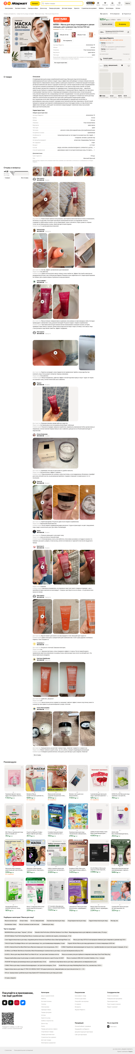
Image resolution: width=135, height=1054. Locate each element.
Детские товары (46, 1040)
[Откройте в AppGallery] (16, 1005)
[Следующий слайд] (47, 42)
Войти (128, 3)
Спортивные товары (47, 1031)
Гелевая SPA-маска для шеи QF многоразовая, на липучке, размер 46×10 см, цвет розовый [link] (120, 907)
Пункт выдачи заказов (114, 1004)
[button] (61, 19)
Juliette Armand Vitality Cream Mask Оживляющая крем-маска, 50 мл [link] (98, 832)
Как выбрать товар (80, 996)
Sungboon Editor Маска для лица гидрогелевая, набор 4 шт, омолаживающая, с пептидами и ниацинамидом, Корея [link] (77, 869)
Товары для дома (46, 1012)
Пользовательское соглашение (23, 1050)
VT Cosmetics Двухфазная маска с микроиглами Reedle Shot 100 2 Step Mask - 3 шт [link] (56, 907)
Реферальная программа (114, 998)
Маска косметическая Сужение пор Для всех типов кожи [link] (56, 795)
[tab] (9, 8)
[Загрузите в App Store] (4, 1005)
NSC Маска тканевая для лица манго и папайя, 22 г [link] (14, 832)
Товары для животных (47, 1034)
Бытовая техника (46, 1001)
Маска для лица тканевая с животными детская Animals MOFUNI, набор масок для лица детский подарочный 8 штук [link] (13, 869)
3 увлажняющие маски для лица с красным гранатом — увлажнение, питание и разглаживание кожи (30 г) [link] (98, 795)
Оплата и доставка (80, 998)
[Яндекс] (130, 1051)
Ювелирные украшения (48, 1043)
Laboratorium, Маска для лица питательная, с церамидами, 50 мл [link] (78, 907)
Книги (43, 1026)
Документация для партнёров (84, 1032)
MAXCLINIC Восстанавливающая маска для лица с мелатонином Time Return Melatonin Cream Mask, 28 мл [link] (120, 833)
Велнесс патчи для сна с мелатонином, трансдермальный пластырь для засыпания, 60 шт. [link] (77, 795)
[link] (11, 920)
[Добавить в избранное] (22, 767)
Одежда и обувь (46, 1009)
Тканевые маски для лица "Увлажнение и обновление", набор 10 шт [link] (78, 833)
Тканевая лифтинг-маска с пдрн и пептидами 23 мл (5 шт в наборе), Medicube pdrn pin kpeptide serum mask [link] (14, 795)
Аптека (43, 1015)
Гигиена (43, 1004)
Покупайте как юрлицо (82, 1001)
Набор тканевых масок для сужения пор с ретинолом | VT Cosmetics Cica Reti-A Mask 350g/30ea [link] (56, 869)
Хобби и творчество (47, 1020)
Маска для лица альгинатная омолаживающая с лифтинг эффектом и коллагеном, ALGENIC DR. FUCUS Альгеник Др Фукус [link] (120, 869)
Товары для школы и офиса (49, 1029)
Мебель (43, 998)
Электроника (45, 1007)
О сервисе (78, 1004)
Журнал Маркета (80, 1009)
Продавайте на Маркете (82, 1029)
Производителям (112, 1001)
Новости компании (112, 996)
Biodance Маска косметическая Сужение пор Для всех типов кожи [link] (35, 795)
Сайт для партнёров (81, 1034)
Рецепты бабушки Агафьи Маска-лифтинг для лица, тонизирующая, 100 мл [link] (34, 833)
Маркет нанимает (112, 1007)
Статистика (8, 1050)
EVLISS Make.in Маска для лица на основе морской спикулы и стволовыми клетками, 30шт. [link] (98, 869)
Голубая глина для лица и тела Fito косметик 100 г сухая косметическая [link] (55, 833)
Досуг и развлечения (47, 996)
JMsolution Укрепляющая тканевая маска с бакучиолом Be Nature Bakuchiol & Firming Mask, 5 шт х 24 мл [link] (35, 869)
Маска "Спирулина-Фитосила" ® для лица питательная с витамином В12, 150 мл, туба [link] (36, 907)
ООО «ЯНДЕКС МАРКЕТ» (125, 1049)
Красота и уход (45, 1018)
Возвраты (78, 1007)
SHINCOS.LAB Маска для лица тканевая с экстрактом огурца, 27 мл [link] (120, 795)
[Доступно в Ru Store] (22, 1005)
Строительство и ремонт (48, 1037)
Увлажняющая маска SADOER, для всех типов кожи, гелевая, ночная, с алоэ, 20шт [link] (14, 907)
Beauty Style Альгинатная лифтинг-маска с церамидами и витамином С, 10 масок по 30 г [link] (99, 907)
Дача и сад (44, 1023)
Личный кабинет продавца (83, 1026)
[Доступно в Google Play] (10, 1005)
